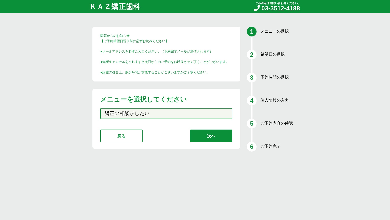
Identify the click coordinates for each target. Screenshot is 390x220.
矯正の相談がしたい (127, 113)
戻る (121, 136)
